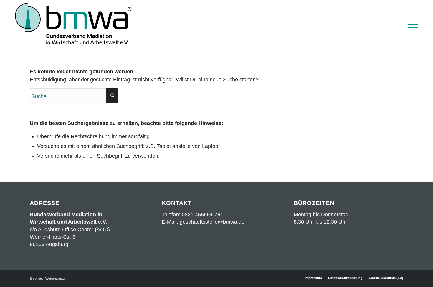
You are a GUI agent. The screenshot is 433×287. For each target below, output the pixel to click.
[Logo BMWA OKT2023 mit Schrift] (73, 24)
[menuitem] (411, 24)
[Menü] (411, 24)
